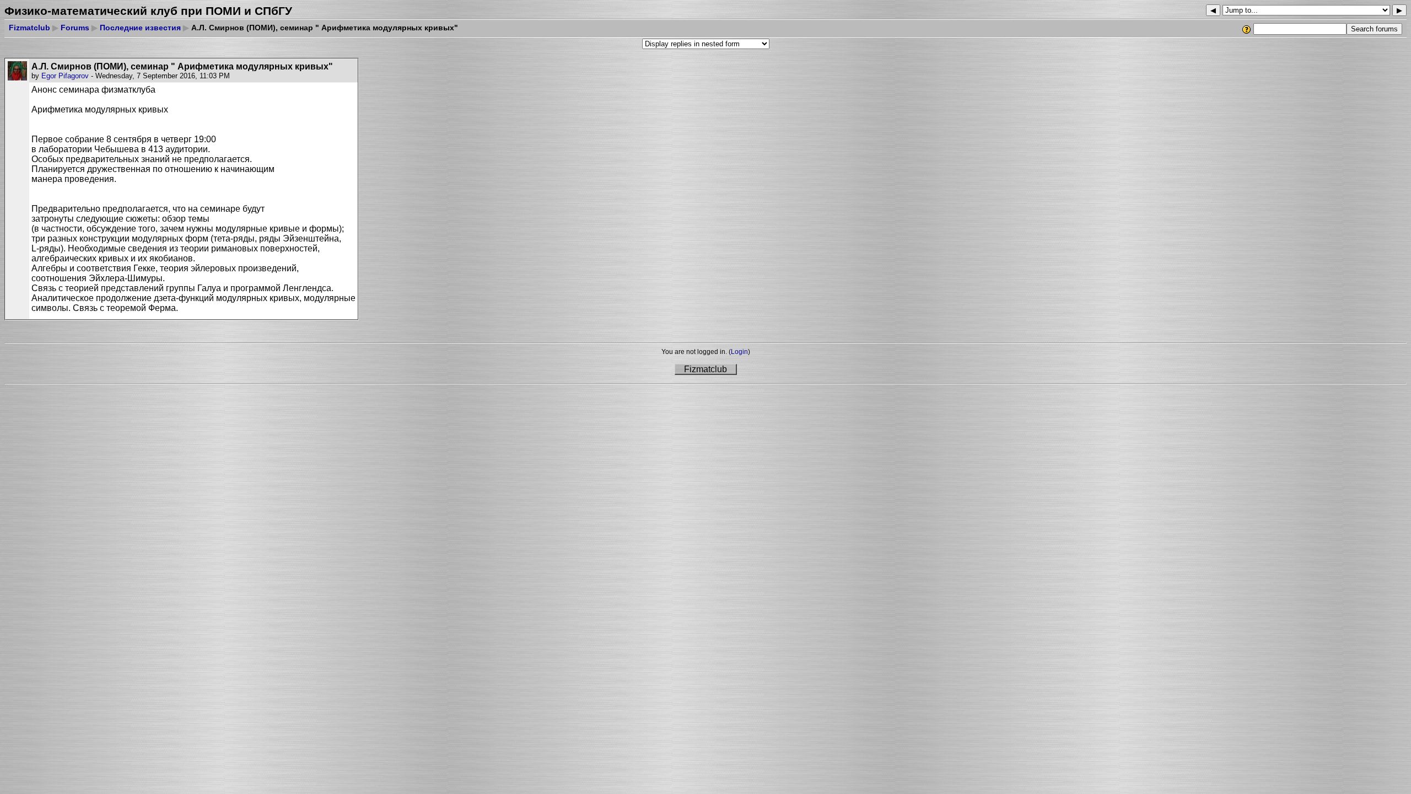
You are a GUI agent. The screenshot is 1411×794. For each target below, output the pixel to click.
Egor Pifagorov (65, 76)
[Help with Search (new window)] (1247, 29)
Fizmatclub (29, 27)
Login (739, 352)
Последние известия (140, 27)
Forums (75, 27)
